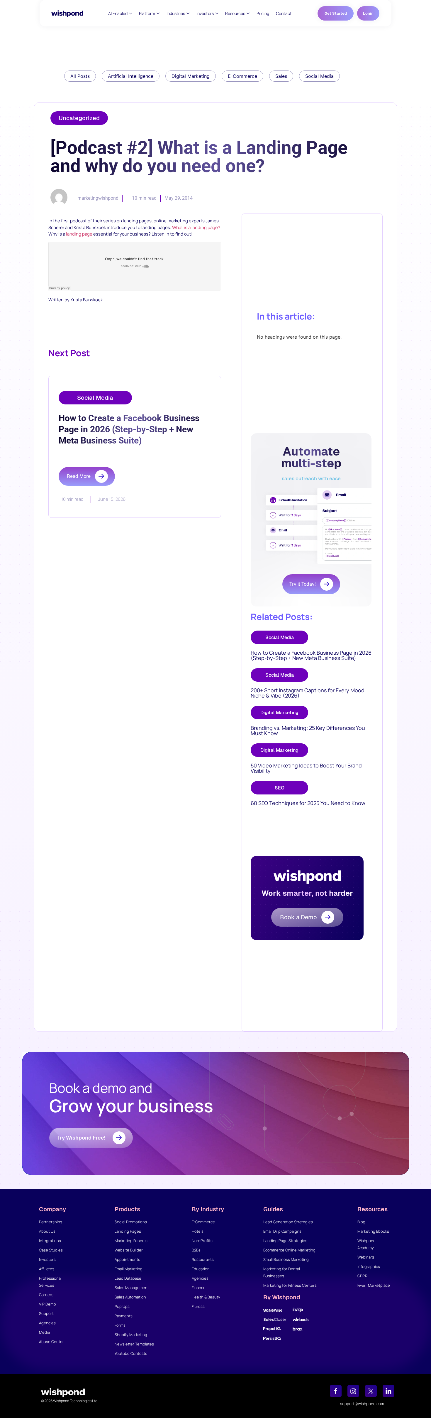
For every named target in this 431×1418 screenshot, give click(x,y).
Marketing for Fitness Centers (290, 1285)
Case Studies (51, 1250)
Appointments (127, 1259)
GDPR (362, 1275)
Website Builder (129, 1250)
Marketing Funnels (131, 1240)
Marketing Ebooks (373, 1231)
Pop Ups (122, 1306)
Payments (124, 1315)
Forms (120, 1325)
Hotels (197, 1231)
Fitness (198, 1306)
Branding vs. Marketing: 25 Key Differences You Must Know (308, 730)
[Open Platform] (158, 13)
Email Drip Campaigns (282, 1231)
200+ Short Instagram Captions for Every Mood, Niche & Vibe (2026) (308, 693)
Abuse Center (51, 1341)
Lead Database (128, 1278)
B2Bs (196, 1250)
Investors (47, 1259)
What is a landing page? (196, 227)
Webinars (365, 1257)
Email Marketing (128, 1268)
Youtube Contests (131, 1353)
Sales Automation (130, 1297)
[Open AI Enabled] (130, 13)
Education (201, 1268)
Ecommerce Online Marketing (289, 1250)
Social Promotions (131, 1221)
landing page (79, 234)
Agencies (47, 1322)
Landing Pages (128, 1231)
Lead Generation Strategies (288, 1221)
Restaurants (203, 1259)
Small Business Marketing (286, 1259)
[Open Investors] (216, 13)
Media (44, 1332)
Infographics (368, 1266)
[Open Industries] (188, 13)
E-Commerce (203, 1221)
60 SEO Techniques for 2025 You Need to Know (308, 803)
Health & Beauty (206, 1297)
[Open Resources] (248, 13)
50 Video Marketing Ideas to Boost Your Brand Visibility (306, 768)
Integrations (50, 1240)
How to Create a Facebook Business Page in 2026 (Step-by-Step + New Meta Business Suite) (311, 655)
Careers (46, 1294)
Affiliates (46, 1268)
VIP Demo (47, 1304)
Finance (199, 1287)
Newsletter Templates (134, 1344)
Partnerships (50, 1221)
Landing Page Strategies (285, 1240)
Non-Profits (202, 1240)
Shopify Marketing (131, 1334)
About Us (47, 1231)
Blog (361, 1221)
